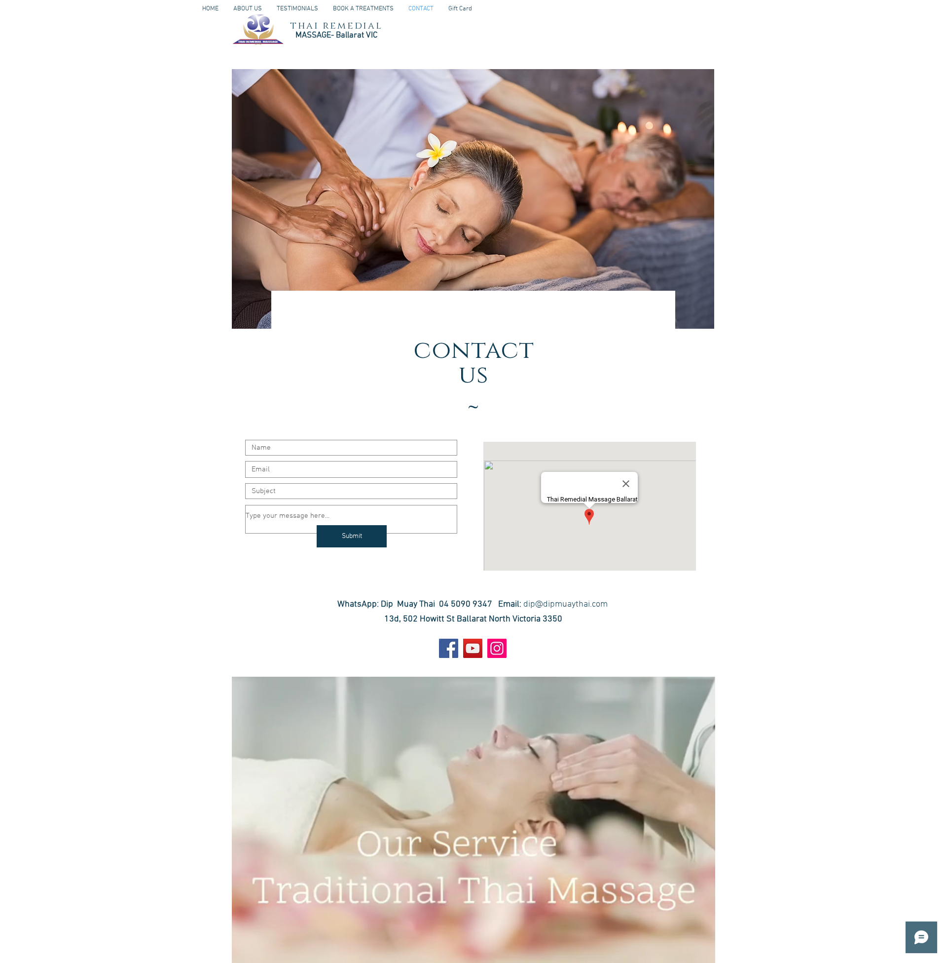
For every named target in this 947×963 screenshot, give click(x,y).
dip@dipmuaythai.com (565, 604)
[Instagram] (497, 648)
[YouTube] (472, 648)
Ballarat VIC (355, 35)
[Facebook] (448, 648)
